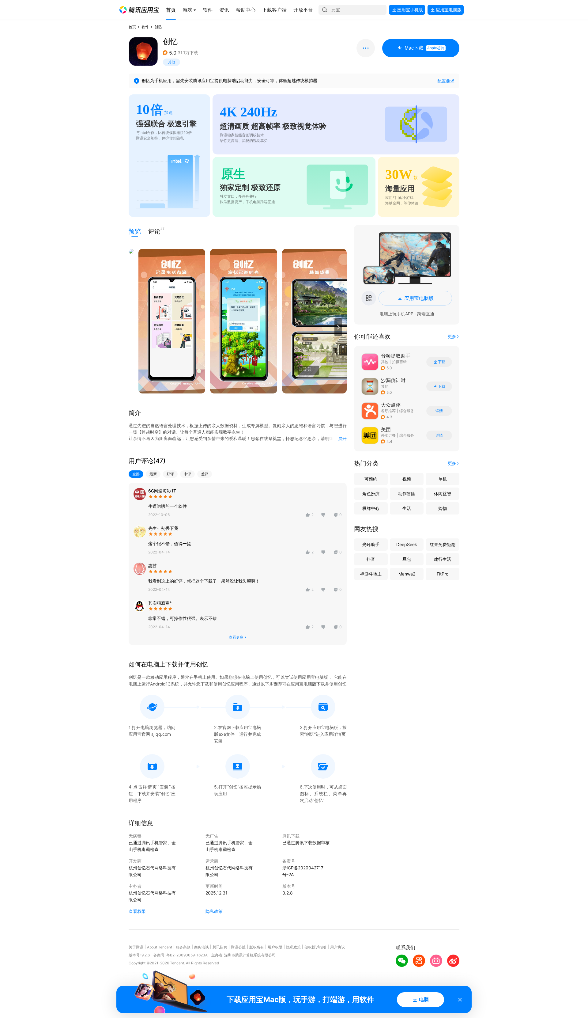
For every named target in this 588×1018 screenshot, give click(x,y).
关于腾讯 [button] (136, 947)
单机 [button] (442, 478)
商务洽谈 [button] (201, 947)
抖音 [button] (371, 559)
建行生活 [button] (442, 559)
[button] (139, 9)
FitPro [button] (442, 573)
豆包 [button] (406, 559)
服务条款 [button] (183, 947)
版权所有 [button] (256, 947)
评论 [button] (154, 231)
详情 (439, 411)
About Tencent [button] (159, 947)
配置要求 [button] (445, 80)
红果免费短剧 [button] (442, 544)
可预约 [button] (370, 478)
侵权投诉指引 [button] (315, 947)
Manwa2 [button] (406, 573)
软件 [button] (145, 27)
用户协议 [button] (337, 947)
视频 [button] (406, 478)
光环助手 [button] (370, 544)
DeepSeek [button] (406, 544)
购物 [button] (442, 508)
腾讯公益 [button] (238, 947)
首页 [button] (132, 27)
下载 (441, 362)
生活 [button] (406, 508)
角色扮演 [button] (370, 493)
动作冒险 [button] (406, 493)
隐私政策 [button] (214, 911)
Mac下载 (424, 48)
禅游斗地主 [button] (371, 573)
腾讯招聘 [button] (220, 947)
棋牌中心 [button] (370, 508)
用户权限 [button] (275, 947)
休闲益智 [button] (442, 493)
